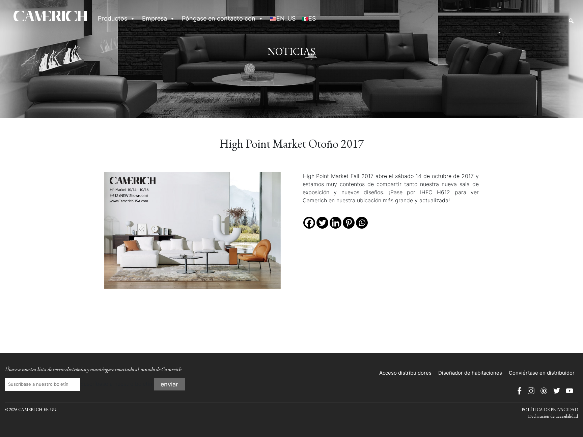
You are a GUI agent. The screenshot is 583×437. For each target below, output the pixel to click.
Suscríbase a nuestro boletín (116, 383)
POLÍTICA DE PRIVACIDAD (550, 409)
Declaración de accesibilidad (553, 416)
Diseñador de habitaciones (470, 373)
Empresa (154, 18)
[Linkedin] (335, 223)
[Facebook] (309, 223)
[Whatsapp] (362, 223)
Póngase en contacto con (218, 18)
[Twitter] (322, 223)
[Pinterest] (349, 223)
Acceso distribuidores (405, 373)
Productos (112, 18)
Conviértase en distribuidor (542, 373)
